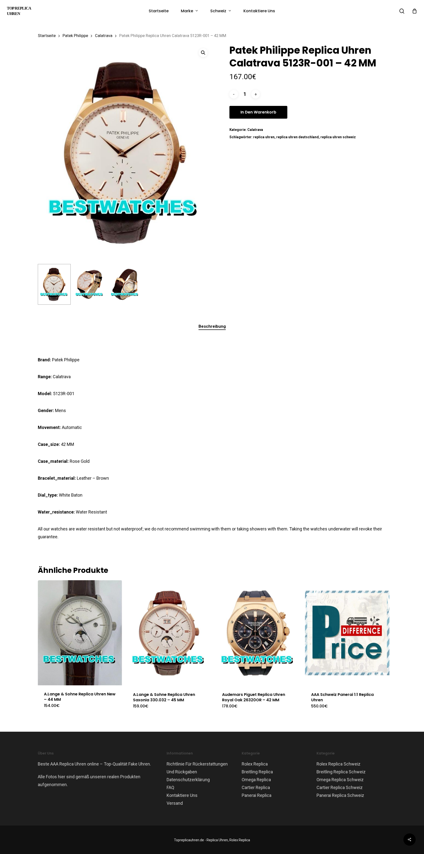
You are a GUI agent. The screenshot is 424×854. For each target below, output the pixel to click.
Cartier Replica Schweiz (340, 787)
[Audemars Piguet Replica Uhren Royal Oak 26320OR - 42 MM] (258, 633)
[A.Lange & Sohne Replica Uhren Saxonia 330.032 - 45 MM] (169, 633)
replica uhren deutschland (297, 137)
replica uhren (264, 137)
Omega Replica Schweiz (340, 779)
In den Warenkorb (258, 112)
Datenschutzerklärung (188, 779)
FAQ (170, 787)
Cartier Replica (256, 787)
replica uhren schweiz (338, 137)
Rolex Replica (255, 763)
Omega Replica (256, 779)
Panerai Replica (256, 795)
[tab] (212, 326)
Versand (175, 803)
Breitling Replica (257, 771)
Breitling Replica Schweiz (341, 771)
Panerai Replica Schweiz (340, 795)
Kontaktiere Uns (182, 795)
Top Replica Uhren (19, 11)
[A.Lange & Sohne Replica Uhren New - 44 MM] (80, 632)
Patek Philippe (75, 35)
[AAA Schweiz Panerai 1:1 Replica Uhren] (347, 633)
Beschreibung (212, 326)
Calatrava (103, 35)
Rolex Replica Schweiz (338, 763)
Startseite (47, 35)
